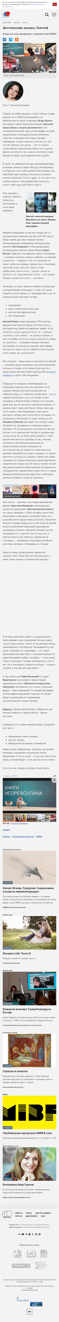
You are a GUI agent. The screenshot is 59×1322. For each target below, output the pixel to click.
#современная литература (13, 1025)
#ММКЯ (6, 830)
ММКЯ (25, 22)
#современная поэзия (17, 907)
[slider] (29, 800)
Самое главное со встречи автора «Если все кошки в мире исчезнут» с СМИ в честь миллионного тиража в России (29, 1019)
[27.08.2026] (29, 1035)
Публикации (7, 915)
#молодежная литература (13, 1087)
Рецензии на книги (10, 1033)
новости (18, 1213)
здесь (16, 394)
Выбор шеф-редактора (12, 849)
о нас (43, 1216)
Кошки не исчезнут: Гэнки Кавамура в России (27, 1010)
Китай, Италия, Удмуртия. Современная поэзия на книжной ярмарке (28, 889)
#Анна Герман (8, 1197)
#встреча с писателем (32, 1025)
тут (51, 394)
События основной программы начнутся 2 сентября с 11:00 (29, 1138)
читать (29, 1213)
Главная (6, 836)
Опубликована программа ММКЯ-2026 (27, 1133)
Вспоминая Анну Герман (18, 1184)
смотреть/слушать (43, 1213)
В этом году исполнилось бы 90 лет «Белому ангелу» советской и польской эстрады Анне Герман (26, 1191)
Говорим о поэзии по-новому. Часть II (19, 958)
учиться (18, 1216)
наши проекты (31, 1216)
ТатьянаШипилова (19, 823)
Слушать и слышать (15, 1071)
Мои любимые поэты (11, 1146)
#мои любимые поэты (22, 1197)
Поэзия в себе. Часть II (17, 953)
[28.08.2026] (29, 852)
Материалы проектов (23, 836)
